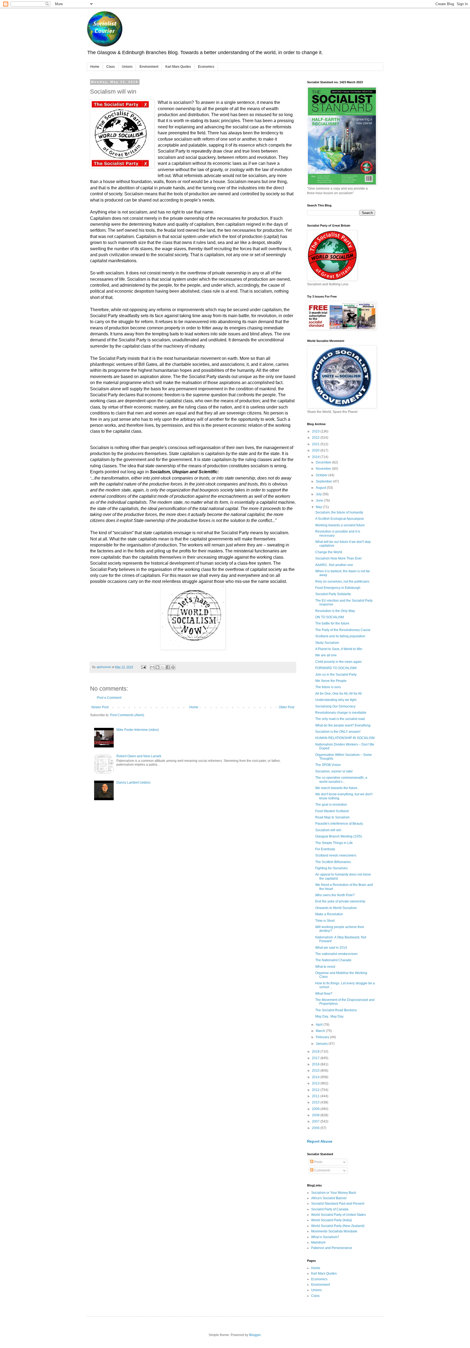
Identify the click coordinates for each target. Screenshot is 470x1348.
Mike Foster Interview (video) (137, 730)
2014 (316, 1077)
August (321, 488)
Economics (206, 67)
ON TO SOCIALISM (329, 617)
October (322, 475)
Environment (149, 67)
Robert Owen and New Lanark (138, 756)
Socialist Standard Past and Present (337, 1203)
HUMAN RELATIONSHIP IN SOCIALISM (345, 738)
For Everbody (325, 849)
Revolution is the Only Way (335, 611)
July (319, 494)
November (324, 469)
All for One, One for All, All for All (338, 693)
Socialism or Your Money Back (333, 1193)
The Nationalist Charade (333, 960)
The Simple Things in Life (334, 843)
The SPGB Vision (328, 765)
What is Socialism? (325, 1237)
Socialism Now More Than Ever (338, 558)
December (324, 462)
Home (94, 67)
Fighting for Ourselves (331, 868)
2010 (316, 1102)
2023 (316, 431)
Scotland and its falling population (340, 636)
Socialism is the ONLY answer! (337, 732)
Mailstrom (318, 1242)
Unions (127, 67)
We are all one (326, 655)
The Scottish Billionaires (333, 862)
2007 (316, 1121)
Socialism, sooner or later (334, 771)
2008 (316, 1115)
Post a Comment (109, 698)
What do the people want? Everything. (343, 725)
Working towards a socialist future (340, 525)
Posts (317, 1162)
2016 (316, 1064)
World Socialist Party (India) (331, 1220)
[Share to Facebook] (168, 667)
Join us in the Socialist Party (336, 674)
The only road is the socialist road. (340, 719)
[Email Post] (143, 667)
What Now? (323, 993)
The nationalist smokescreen (336, 954)
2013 (316, 1083)
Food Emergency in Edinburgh (337, 588)
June (320, 500)
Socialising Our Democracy (335, 706)
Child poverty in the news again (338, 662)
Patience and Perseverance (331, 1248)
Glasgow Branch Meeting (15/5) (338, 836)
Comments (321, 1170)
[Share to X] (162, 667)
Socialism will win (328, 830)
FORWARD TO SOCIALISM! (336, 668)
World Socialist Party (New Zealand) (337, 1226)
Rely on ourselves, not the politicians (342, 581)
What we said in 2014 (331, 948)
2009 (316, 1109)
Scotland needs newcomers (335, 855)
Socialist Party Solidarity (333, 594)
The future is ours (328, 687)
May (319, 507)
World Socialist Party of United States (338, 1215)
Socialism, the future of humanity (339, 512)
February (323, 1037)
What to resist (325, 967)
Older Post (286, 707)
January (322, 1044)
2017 (316, 1058)
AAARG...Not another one (334, 565)
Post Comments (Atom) (127, 715)
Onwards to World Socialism (336, 908)
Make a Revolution (329, 914)
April (319, 1025)
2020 (316, 450)
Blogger (255, 1335)
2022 (316, 438)
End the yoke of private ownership (340, 901)
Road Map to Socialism (332, 817)
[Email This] (152, 667)
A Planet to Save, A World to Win (338, 649)
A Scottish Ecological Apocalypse (339, 519)
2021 (316, 444)
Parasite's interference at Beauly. (339, 824)
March (321, 1031)
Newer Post (100, 707)
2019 (316, 457)
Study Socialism (327, 643)
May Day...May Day (329, 1016)
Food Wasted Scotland (332, 811)
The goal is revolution (331, 804)
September (324, 481)
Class (110, 67)
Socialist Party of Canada (329, 1209)
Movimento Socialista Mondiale (334, 1231)
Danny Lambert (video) (133, 782)
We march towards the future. (336, 788)
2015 (316, 1070)
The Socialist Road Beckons (336, 1010)
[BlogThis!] (157, 667)
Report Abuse (319, 1141)
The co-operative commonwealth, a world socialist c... (341, 779)
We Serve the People (331, 681)
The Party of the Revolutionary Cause (342, 630)
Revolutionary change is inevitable (340, 713)
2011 (316, 1096)
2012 (316, 1090)
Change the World (328, 552)
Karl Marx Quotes (178, 67)
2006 (316, 1128)
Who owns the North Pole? (335, 895)
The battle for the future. (332, 623)
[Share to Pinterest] (173, 667)
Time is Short (325, 921)
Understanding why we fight (335, 700)
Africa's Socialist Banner (329, 1198)
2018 (316, 1051)
